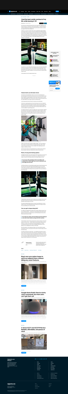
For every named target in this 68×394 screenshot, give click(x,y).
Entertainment (39, 368)
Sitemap (49, 386)
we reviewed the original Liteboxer (40, 30)
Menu (8, 11)
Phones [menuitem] (26, 11)
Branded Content (53, 374)
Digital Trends (11, 12)
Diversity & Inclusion (37, 386)
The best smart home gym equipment (56, 56)
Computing (38, 363)
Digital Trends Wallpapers (54, 375)
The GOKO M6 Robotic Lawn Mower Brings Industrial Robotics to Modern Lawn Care (56, 65)
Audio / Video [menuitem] (38, 11)
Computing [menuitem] (22, 11)
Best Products (52, 367)
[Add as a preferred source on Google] (41, 23)
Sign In (57, 11)
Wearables (52, 363)
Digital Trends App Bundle (54, 378)
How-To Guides (53, 368)
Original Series (52, 369)
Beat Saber (40, 232)
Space (51, 364)
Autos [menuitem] (42, 11)
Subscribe (57, 88)
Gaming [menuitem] (29, 11)
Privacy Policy (51, 90)
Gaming (38, 364)
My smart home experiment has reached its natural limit (55, 60)
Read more (23, 285)
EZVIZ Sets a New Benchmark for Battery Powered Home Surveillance (55, 76)
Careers (36, 383)
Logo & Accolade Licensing (40, 378)
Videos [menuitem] (50, 11)
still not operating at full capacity (27, 27)
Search (60, 11)
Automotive (38, 369)
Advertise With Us (39, 375)
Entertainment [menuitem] (33, 11)
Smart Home (38, 367)
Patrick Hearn (23, 23)
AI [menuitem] (19, 11)
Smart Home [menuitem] (46, 11)
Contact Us (38, 374)
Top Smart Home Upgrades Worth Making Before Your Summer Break (56, 70)
